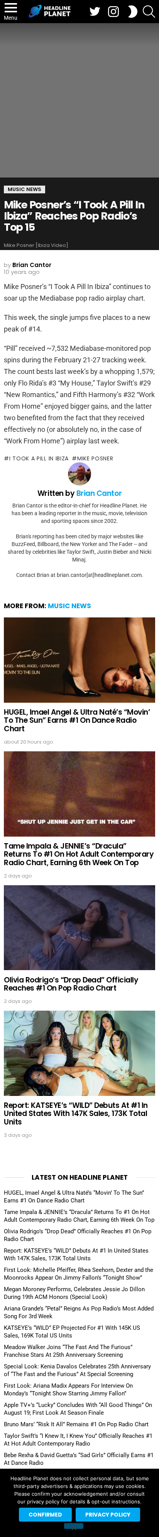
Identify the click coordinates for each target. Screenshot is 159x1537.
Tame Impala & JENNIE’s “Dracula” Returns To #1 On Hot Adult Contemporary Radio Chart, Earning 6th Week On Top (79, 854)
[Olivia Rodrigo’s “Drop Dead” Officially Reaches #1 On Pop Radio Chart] (79, 927)
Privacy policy (107, 1514)
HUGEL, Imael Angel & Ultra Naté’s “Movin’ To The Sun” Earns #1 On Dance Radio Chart (77, 720)
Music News (69, 605)
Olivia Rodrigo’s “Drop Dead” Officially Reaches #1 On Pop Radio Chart (71, 984)
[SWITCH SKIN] (133, 11)
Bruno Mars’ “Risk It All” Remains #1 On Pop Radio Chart (76, 1424)
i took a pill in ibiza (39, 458)
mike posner (95, 458)
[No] (73, 1526)
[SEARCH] (149, 11)
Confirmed (45, 1514)
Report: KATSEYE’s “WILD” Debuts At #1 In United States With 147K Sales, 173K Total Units (76, 1113)
